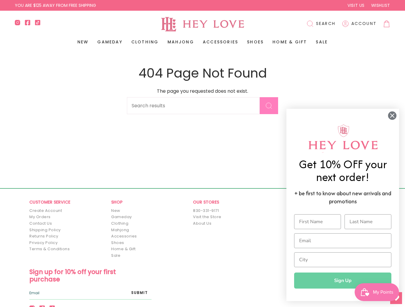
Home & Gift (123, 249)
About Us (202, 223)
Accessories (124, 236)
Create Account (45, 210)
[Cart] (386, 24)
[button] (321, 24)
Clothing (119, 223)
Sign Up (343, 280)
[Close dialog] (392, 115)
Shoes (117, 242)
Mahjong (120, 230)
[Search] (269, 105)
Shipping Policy (45, 230)
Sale (115, 255)
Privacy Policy (43, 242)
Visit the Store (207, 217)
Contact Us (40, 223)
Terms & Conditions (49, 249)
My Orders (40, 217)
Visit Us (355, 5)
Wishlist (380, 5)
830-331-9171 (206, 210)
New (115, 210)
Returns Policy (43, 236)
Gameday (121, 217)
